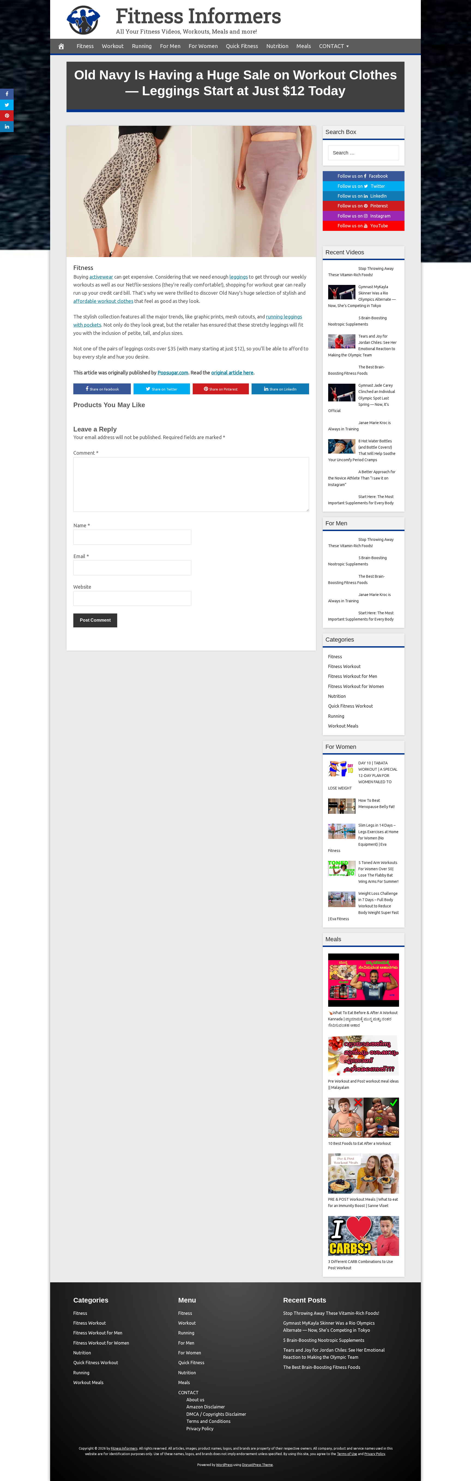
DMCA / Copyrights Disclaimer (216, 1414)
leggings (239, 276)
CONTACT (331, 46)
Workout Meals (343, 725)
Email (81, 556)
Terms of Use (347, 1454)
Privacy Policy (199, 1428)
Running (142, 46)
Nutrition (277, 46)
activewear (101, 276)
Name (81, 525)
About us (195, 1399)
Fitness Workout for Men (352, 676)
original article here (232, 372)
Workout (113, 46)
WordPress (224, 1465)
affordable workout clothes (103, 301)
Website (82, 586)
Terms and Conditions (208, 1421)
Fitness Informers (198, 15)
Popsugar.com (173, 372)
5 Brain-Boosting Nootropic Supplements (323, 1340)
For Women (203, 46)
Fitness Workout (344, 666)
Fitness (85, 46)
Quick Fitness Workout (350, 706)
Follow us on (363, 176)
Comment (85, 452)
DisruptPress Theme (257, 1465)
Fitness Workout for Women (356, 686)
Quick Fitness (242, 46)
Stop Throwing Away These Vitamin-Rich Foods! (331, 1313)
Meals (304, 46)
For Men (170, 46)
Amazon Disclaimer (205, 1406)
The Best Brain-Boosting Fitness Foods (321, 1367)
